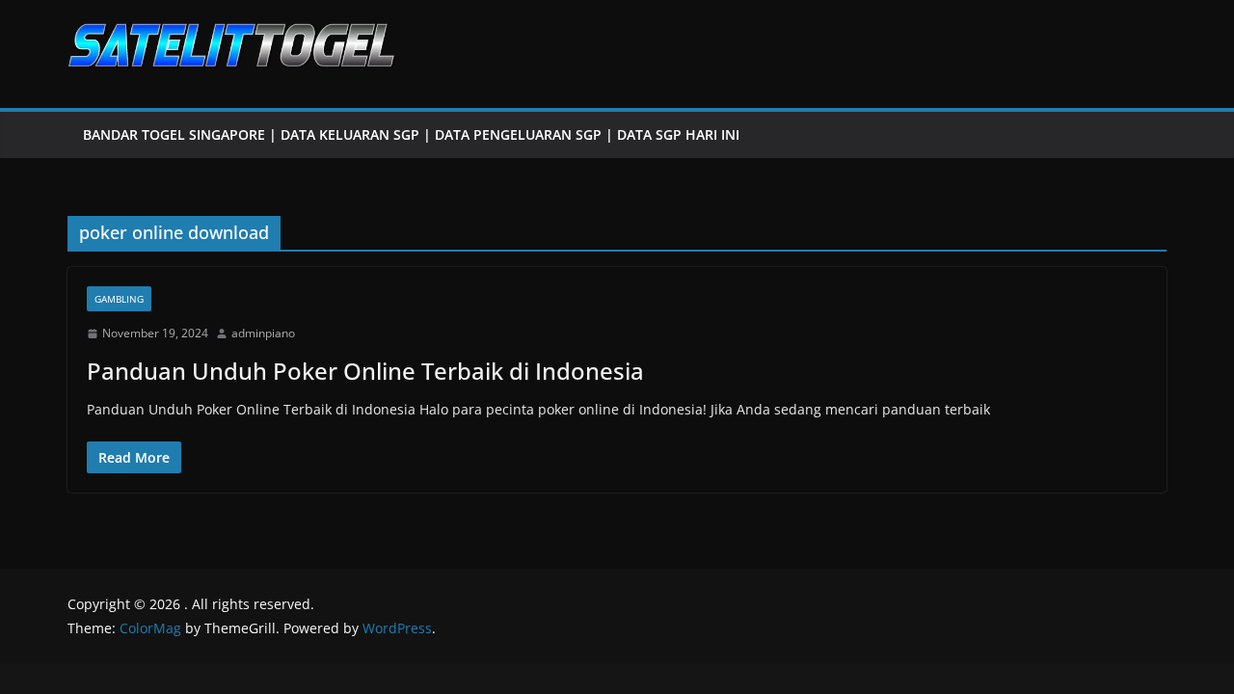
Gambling (119, 299)
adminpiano (263, 333)
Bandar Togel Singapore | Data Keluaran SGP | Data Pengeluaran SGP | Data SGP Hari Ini (411, 134)
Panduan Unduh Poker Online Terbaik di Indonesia (365, 371)
